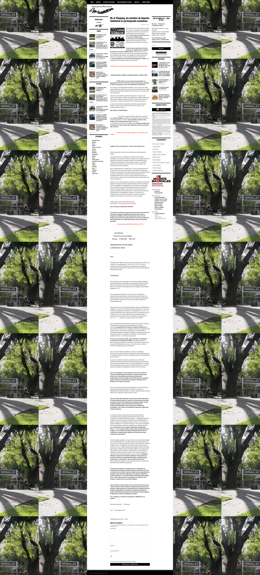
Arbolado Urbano (96, 140)
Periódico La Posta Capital (161, 201)
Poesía (93, 163)
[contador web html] (161, 53)
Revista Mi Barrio (158, 209)
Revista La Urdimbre (159, 207)
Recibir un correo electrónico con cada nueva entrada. (123, 561)
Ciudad (93, 145)
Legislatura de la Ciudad (97, 161)
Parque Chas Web (158, 193)
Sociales (94, 172)
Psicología (94, 166)
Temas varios (95, 173)
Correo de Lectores (96, 147)
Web (111, 556)
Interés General (95, 159)
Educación (94, 152)
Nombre (112, 545)
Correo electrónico (114, 550)
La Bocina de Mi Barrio (160, 213)
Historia (94, 156)
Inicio (92, 2)
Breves (93, 144)
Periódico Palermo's (159, 202)
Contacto (136, 2)
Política (94, 165)
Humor (93, 158)
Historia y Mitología (108, 2)
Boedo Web (157, 191)
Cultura (94, 149)
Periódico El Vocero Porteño (161, 199)
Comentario (113, 528)
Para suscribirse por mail (124, 2)
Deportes (94, 151)
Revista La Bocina (159, 206)
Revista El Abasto (158, 204)
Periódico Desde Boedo (160, 197)
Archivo (98, 2)
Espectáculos (95, 154)
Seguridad (94, 170)
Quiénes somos (146, 2)
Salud (93, 168)
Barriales (94, 142)
